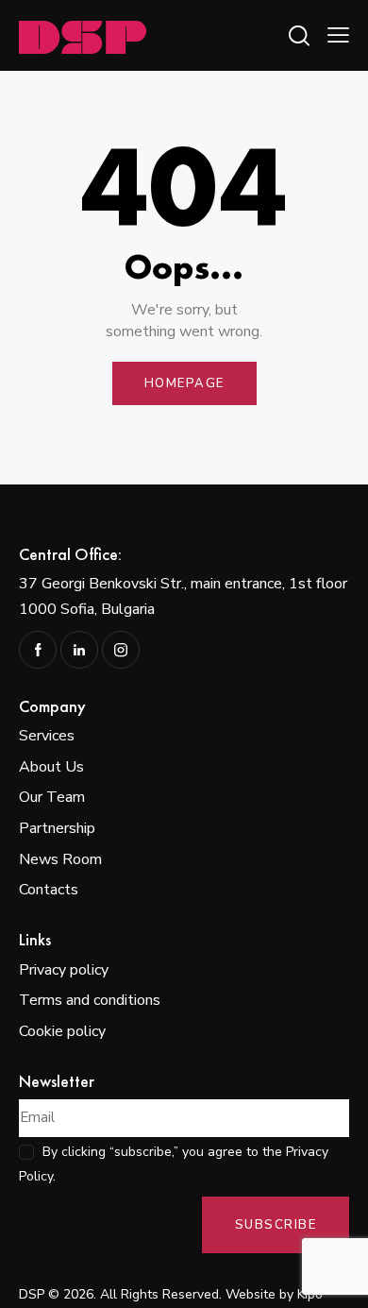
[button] (338, 35)
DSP (31, 1294)
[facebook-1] (38, 650)
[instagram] (121, 650)
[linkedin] (79, 650)
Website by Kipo (274, 1294)
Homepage (184, 383)
